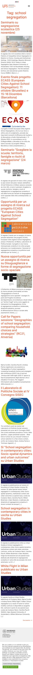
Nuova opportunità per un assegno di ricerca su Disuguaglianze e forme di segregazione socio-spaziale (16, 263)
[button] (28, 6)
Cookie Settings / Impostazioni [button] (11, 663)
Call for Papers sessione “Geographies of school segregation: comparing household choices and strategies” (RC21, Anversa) (16, 327)
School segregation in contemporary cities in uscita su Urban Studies (16, 513)
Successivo (27, 620)
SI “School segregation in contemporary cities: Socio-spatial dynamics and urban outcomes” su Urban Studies (16, 453)
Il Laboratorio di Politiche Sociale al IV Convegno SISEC (15, 391)
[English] (16, 1)
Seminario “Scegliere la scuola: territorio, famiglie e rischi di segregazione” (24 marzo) (16, 156)
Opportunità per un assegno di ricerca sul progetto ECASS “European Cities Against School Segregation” (15, 210)
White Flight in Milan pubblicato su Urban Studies (14, 569)
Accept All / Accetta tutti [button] (10, 667)
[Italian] (17, 1)
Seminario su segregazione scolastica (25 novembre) (10, 27)
